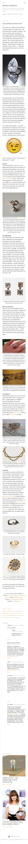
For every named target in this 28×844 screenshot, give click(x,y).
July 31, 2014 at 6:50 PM (18, 625)
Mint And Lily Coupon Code (14, 714)
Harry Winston (12, 414)
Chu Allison (10, 704)
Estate (10, 613)
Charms (12, 611)
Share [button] (3, 608)
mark (8, 662)
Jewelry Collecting (6, 615)
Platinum (21, 615)
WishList (18, 617)
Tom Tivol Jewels (20, 501)
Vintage (14, 617)
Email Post (8, 608)
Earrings (21, 611)
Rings (3, 617)
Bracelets (8, 611)
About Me (10, 14)
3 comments (9, 784)
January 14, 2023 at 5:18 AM (17, 662)
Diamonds (16, 611)
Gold (16, 613)
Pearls (17, 615)
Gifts (13, 613)
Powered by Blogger (15, 836)
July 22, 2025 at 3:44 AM (19, 704)
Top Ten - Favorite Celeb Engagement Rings (12, 823)
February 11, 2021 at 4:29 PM (14, 644)
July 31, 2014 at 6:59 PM (17, 631)
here (19, 328)
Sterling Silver (9, 617)
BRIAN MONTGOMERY (13, 643)
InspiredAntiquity (17, 601)
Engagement (5, 613)
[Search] (25, 2)
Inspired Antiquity (9, 5)
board (17, 46)
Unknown (9, 625)
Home (4, 14)
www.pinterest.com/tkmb (16, 599)
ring (4, 531)
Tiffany (13, 630)
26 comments (9, 826)
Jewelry (19, 613)
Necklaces (13, 615)
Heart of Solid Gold (7, 178)
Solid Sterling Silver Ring (13, 670)
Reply (8, 639)
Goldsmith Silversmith (9, 496)
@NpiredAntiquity (18, 597)
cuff (15, 554)
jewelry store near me (13, 656)
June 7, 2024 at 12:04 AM (18, 675)
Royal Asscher (17, 412)
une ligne (9, 675)
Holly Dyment (6, 576)
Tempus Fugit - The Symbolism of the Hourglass (10, 780)
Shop (16, 14)
